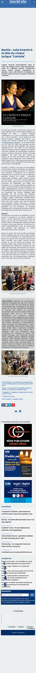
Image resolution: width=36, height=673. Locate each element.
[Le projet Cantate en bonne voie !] (18, 351)
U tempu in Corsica (8, 396)
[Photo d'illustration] (18, 80)
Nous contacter (6, 622)
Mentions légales (7, 619)
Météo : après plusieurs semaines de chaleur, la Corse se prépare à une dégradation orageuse (15, 578)
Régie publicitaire (7, 616)
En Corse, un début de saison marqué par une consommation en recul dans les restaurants (16, 585)
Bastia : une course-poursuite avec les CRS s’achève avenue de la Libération (17, 572)
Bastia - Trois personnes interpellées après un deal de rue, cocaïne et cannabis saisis (17, 388)
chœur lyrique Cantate (12, 142)
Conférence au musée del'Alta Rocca (16, 552)
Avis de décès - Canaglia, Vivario (12, 399)
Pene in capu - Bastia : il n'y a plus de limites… (15, 567)
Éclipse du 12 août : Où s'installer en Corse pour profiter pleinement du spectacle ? (16, 562)
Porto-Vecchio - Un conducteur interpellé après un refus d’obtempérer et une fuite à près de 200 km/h (17, 383)
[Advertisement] (18, 26)
